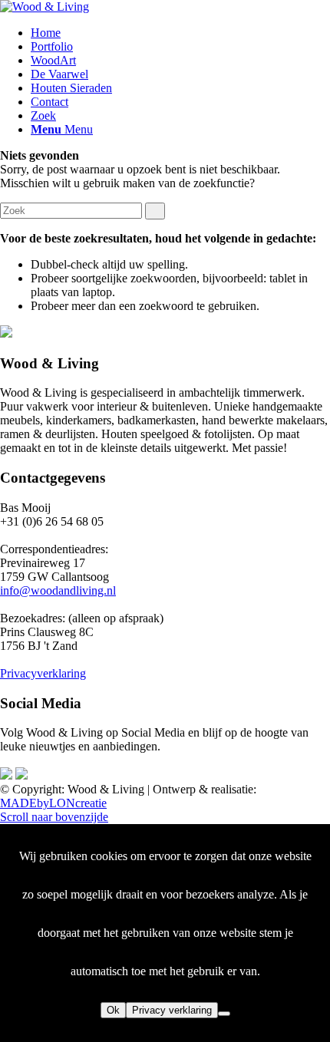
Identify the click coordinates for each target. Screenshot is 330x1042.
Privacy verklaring (172, 1010)
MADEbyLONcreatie (53, 803)
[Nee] (224, 1013)
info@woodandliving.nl (58, 590)
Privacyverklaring (43, 673)
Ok (113, 1010)
